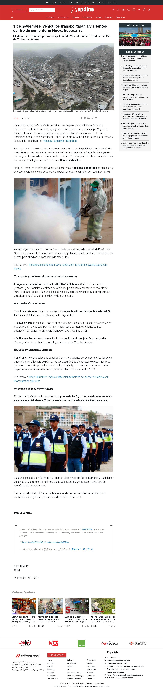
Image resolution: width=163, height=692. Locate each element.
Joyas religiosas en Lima (117, 663)
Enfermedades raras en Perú (118, 661)
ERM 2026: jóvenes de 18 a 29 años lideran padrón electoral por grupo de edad (136, 126)
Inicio (49, 660)
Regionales (51, 676)
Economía (51, 669)
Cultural (70, 660)
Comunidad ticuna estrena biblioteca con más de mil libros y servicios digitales (23, 619)
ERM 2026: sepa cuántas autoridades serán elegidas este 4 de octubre (135, 97)
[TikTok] (149, 9)
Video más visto (135, 25)
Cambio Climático (74, 679)
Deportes (70, 666)
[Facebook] (113, 9)
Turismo (101, 2)
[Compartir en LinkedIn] (35, 625)
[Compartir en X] (32, 625)
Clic (68, 669)
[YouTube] (128, 9)
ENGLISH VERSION (56, 655)
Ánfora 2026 (72, 663)
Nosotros (90, 679)
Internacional (52, 679)
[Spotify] (144, 9)
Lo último (50, 17)
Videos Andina (23, 592)
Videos (99, 17)
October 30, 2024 (82, 549)
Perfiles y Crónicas (74, 672)
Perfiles (63, 2)
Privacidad (100, 684)
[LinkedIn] (123, 9)
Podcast (108, 17)
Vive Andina (112, 2)
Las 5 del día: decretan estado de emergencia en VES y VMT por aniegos (76, 619)
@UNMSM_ (87, 529)
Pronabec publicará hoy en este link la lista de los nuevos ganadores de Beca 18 (135, 106)
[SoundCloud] (139, 9)
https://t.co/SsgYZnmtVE (32, 542)
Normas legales (88, 2)
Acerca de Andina (78, 684)
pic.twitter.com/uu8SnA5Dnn (56, 542)
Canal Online (87, 17)
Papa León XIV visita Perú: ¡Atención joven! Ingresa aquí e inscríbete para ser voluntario (135, 116)
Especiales (73, 2)
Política (50, 666)
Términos (90, 684)
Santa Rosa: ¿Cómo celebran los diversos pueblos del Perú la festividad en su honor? (136, 145)
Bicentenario (51, 2)
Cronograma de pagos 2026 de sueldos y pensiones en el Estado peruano (135, 58)
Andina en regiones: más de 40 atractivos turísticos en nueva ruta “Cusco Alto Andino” (103, 620)
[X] (118, 9)
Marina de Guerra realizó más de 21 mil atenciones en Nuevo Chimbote (49, 619)
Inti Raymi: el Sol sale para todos (120, 678)
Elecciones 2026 (113, 658)
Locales (50, 672)
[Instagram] (133, 9)
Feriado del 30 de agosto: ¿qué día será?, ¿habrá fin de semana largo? (135, 87)
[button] (13, 611)
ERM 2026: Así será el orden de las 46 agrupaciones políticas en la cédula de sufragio (135, 135)
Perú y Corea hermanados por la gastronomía (125, 675)
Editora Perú (65, 684)
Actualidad (63, 17)
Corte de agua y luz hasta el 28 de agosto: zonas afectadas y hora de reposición (135, 68)
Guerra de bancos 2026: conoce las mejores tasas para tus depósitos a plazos (135, 77)
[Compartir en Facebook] (30, 625)
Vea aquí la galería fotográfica (60, 140)
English (19, 10)
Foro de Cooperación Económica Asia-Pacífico (125, 666)
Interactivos (91, 669)
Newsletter (120, 17)
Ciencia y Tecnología (75, 676)
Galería (76, 17)
